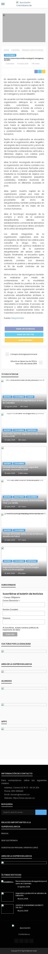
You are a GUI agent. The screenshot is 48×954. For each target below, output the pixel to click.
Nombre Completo (10, 609)
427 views (22, 506)
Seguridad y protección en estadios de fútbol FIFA (31, 894)
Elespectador (18, 318)
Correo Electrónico (11, 600)
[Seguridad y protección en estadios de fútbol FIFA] (7, 897)
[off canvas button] (3, 4)
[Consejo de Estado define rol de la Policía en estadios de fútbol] (24, 528)
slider (30, 397)
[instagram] (26, 941)
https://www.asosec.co (24, 798)
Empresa (6, 618)
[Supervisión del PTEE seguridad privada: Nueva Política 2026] (24, 428)
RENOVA (4, 833)
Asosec (7, 397)
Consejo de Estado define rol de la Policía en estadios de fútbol (23, 535)
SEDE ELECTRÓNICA (9, 840)
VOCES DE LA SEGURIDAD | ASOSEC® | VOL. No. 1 (29, 906)
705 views (36, 63)
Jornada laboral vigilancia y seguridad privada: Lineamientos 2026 (20, 468)
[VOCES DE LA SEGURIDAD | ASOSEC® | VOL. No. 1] (7, 909)
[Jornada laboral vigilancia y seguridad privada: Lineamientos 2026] (24, 461)
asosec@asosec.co (20, 794)
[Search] (44, 4)
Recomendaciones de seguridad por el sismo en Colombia (23, 401)
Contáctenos (24, 934)
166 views (24, 406)
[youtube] (31, 941)
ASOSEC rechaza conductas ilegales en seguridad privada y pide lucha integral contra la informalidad (21, 567)
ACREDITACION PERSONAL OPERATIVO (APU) (19, 847)
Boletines (19, 497)
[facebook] (16, 941)
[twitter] (21, 941)
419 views (22, 573)
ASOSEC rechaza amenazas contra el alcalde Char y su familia (23, 501)
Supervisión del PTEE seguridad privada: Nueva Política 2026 (24, 435)
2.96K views (23, 473)
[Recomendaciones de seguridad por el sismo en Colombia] (24, 394)
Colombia (10, 55)
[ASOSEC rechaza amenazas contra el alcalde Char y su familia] (24, 494)
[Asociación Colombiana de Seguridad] (24, 927)
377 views (22, 540)
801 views (22, 440)
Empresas (31, 430)
